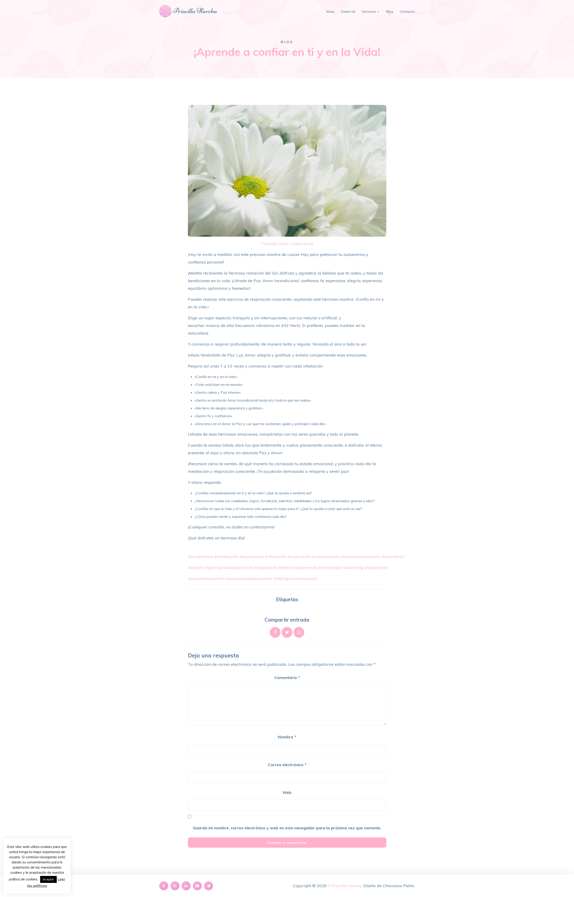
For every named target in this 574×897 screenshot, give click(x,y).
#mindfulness (200, 556)
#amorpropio (330, 567)
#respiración (299, 556)
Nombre (287, 736)
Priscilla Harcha (346, 885)
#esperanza (306, 567)
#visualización (325, 556)
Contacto (407, 11)
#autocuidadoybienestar (249, 578)
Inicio (330, 11)
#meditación (226, 556)
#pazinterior (392, 556)
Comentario (287, 677)
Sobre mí (348, 11)
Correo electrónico (287, 764)
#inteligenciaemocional (295, 578)
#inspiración (376, 567)
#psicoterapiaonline (206, 578)
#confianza (283, 567)
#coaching (353, 567)
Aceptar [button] (48, 879)
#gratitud (214, 567)
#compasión (260, 567)
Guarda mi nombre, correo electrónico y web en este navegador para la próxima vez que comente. (287, 827)
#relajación (275, 556)
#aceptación (236, 567)
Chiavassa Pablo (398, 885)
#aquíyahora (251, 556)
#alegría (196, 567)
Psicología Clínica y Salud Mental (287, 243)
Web (287, 792)
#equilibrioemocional (360, 556)
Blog (389, 11)
